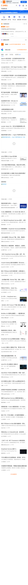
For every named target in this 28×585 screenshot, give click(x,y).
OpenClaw (3, 427)
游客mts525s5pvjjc (5, 377)
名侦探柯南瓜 (4, 130)
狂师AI (2, 300)
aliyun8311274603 (5, 267)
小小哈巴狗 (3, 419)
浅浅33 (2, 368)
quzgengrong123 (4, 258)
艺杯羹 (2, 334)
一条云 (2, 343)
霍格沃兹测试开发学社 (5, 233)
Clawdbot (3, 410)
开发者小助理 (4, 152)
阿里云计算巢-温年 (5, 317)
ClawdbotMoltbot (4, 275)
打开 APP (24, 2)
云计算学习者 (4, 250)
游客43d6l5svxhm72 (5, 444)
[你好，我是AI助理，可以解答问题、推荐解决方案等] (19, 5)
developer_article (4, 62)
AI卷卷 (2, 216)
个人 (25, 8)
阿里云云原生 (4, 71)
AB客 (2, 385)
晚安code (3, 326)
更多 (26, 39)
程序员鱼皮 (3, 122)
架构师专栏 (3, 453)
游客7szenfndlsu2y (5, 177)
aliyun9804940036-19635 (6, 351)
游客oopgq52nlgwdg (5, 394)
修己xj (2, 96)
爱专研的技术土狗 (4, 169)
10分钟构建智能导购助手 (22, 49)
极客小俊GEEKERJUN (5, 105)
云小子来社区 (4, 292)
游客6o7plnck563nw (5, 241)
